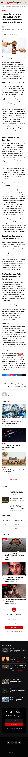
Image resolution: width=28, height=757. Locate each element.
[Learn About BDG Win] (5, 500)
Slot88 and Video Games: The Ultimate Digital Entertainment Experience (17, 507)
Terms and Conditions (14, 749)
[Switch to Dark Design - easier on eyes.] (26, 2)
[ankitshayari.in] (13, 2)
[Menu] (2, 2)
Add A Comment (14, 479)
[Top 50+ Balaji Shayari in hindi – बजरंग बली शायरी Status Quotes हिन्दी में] (5, 667)
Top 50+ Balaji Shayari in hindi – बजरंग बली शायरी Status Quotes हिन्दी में (18, 667)
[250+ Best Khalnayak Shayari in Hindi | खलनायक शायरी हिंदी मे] (14, 569)
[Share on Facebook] (8, 34)
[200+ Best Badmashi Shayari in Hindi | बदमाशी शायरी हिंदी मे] (14, 591)
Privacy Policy (15, 632)
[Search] (23, 2)
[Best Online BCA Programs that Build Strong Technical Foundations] (5, 681)
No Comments (19, 29)
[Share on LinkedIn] (15, 34)
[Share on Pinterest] (12, 34)
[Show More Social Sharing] (17, 34)
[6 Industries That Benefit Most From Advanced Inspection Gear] (14, 411)
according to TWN (17, 74)
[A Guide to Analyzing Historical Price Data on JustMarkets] (14, 459)
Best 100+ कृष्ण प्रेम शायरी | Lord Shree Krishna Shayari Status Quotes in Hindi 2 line (18, 650)
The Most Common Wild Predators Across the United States (17, 690)
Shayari (4, 539)
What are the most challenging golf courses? (8, 385)
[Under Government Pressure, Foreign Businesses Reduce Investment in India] (14, 46)
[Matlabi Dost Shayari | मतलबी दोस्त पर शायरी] (5, 659)
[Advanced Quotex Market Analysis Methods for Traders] (14, 435)
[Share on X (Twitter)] (10, 34)
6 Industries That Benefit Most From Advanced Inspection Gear (16, 699)
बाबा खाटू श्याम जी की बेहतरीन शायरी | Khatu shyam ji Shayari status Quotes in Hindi (15, 555)
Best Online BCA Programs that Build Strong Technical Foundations (17, 681)
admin (7, 27)
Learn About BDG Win (16, 498)
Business (5, 10)
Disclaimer (18, 747)
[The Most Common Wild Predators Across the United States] (5, 690)
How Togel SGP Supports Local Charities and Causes (20, 385)
